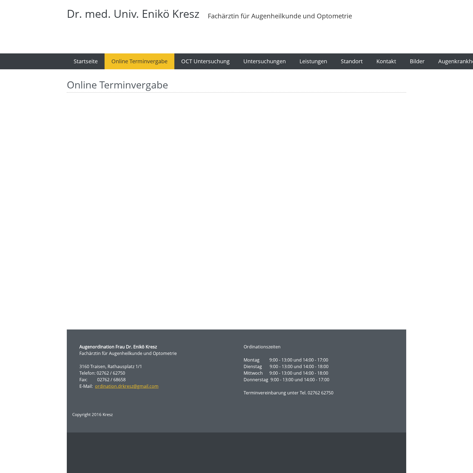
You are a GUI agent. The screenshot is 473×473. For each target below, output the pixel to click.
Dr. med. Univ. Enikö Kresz (133, 13)
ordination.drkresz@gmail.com (126, 386)
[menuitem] (86, 61)
